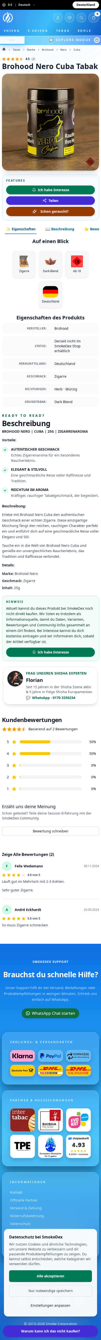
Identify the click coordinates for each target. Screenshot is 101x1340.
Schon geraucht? (54, 211)
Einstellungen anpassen (50, 1305)
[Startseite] (8, 17)
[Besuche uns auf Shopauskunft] (78, 1146)
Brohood (47, 49)
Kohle (85, 31)
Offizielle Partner (24, 1200)
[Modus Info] (97, 40)
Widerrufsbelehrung (27, 1215)
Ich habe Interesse (53, 652)
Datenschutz (20, 1223)
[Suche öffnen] (81, 18)
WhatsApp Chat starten (53, 1013)
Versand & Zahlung (26, 1208)
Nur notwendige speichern (50, 1290)
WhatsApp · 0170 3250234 (50, 697)
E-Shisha (38, 31)
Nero (63, 49)
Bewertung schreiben (50, 831)
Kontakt (16, 1192)
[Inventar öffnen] (70, 18)
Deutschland (85, 5)
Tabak (63, 31)
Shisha (12, 31)
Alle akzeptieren (50, 1276)
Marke (31, 49)
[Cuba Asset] (50, 122)
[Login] (58, 18)
